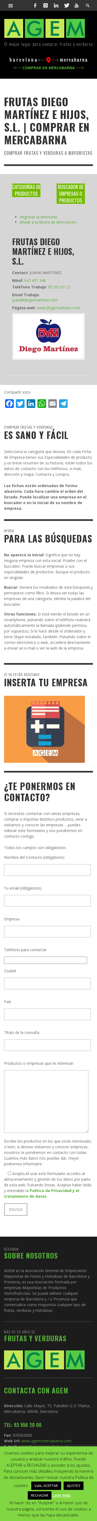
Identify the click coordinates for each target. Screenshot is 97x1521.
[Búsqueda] (11, 5)
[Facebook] (35, 5)
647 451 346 (35, 280)
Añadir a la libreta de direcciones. (48, 222)
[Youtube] (76, 5)
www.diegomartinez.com (58, 307)
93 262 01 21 (59, 286)
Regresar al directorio (38, 216)
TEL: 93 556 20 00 (22, 1424)
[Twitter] (66, 5)
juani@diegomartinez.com (35, 299)
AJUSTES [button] (73, 1485)
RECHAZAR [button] (39, 1495)
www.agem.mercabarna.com (46, 1440)
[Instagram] (45, 5)
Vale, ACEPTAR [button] (46, 1485)
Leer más (62, 1495)
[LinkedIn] (56, 5)
